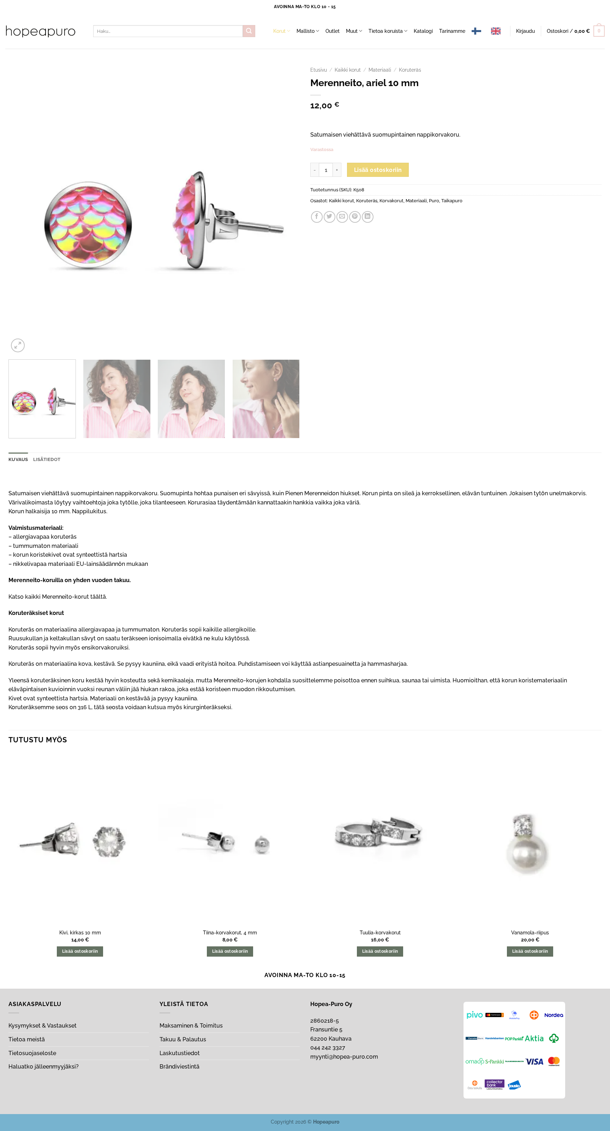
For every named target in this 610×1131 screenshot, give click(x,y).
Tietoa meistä (26, 1039)
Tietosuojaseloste (32, 1053)
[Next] (285, 208)
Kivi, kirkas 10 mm (80, 932)
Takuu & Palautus (183, 1039)
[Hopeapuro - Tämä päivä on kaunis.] (40, 31)
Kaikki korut (348, 70)
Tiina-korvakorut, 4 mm (230, 932)
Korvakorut (391, 200)
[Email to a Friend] (342, 217)
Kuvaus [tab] (18, 459)
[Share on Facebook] (317, 217)
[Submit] (249, 31)
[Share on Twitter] (329, 217)
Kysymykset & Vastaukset (42, 1025)
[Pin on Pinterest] (355, 217)
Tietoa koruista (386, 31)
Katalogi (423, 31)
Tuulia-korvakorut (380, 932)
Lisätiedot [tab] (47, 459)
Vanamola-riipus (530, 932)
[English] (497, 31)
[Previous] (23, 208)
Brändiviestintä (179, 1066)
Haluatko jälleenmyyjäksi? (43, 1066)
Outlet (332, 31)
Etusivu (318, 70)
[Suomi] (478, 31)
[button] (525, 31)
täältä (98, 596)
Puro (434, 200)
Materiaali (380, 70)
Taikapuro (451, 200)
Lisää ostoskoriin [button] (80, 951)
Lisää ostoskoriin (378, 170)
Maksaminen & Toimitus (191, 1025)
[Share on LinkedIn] (367, 217)
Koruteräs (410, 70)
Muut (352, 31)
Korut (279, 31)
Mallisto (306, 31)
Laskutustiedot (180, 1053)
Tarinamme (452, 31)
